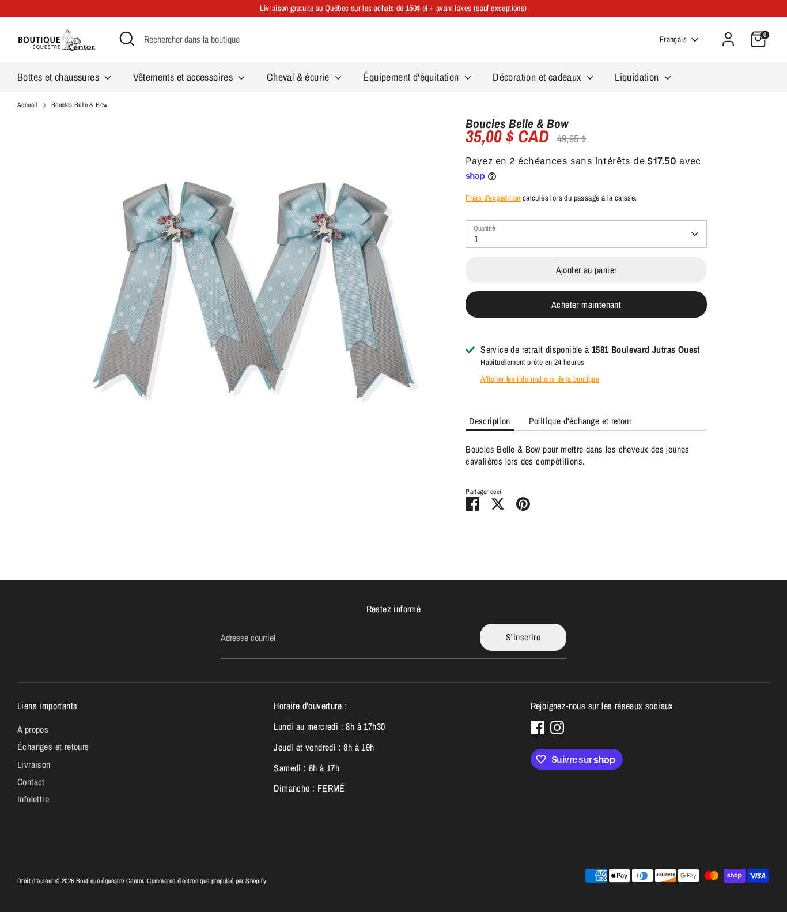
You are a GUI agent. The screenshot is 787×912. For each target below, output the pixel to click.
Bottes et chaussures (59, 77)
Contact (31, 781)
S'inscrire (523, 637)
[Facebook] (537, 727)
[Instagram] (557, 727)
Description (489, 420)
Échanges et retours (53, 746)
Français (673, 39)
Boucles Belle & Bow (79, 105)
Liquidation (638, 77)
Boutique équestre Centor (109, 880)
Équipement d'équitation (412, 77)
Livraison (34, 764)
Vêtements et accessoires (184, 77)
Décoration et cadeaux (538, 77)
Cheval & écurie (299, 77)
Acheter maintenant (586, 304)
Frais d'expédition (493, 198)
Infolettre (33, 799)
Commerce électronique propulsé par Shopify (206, 880)
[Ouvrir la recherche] (126, 38)
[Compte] (728, 39)
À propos (32, 729)
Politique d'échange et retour (580, 420)
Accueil (27, 105)
